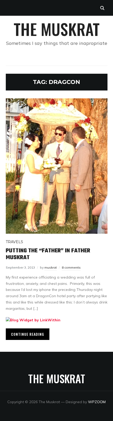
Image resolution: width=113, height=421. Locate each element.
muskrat (50, 267)
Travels (14, 241)
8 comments (71, 267)
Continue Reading (27, 334)
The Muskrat (57, 28)
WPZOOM (97, 401)
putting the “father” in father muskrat (48, 254)
